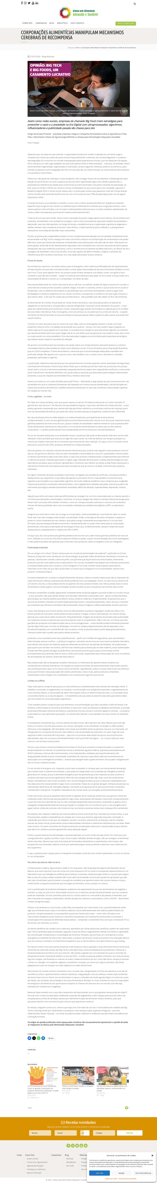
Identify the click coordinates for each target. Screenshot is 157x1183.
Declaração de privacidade (127, 1178)
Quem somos (32, 1158)
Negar (121, 1173)
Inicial (19, 1155)
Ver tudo (70, 1165)
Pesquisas (85, 1162)
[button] (152, 1155)
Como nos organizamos (37, 1162)
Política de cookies (111, 1178)
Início (78, 48)
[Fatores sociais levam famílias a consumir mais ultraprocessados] (78, 1076)
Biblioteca (84, 1155)
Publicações (86, 1165)
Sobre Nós (29, 1155)
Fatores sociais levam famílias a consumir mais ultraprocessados (77, 1087)
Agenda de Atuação (35, 1165)
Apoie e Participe (34, 1173)
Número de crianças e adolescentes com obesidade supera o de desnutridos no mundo (112, 1088)
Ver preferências (143, 1173)
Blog (67, 1155)
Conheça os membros (36, 1169)
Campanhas (56, 1155)
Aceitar (99, 1173)
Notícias (69, 1158)
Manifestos (71, 1162)
